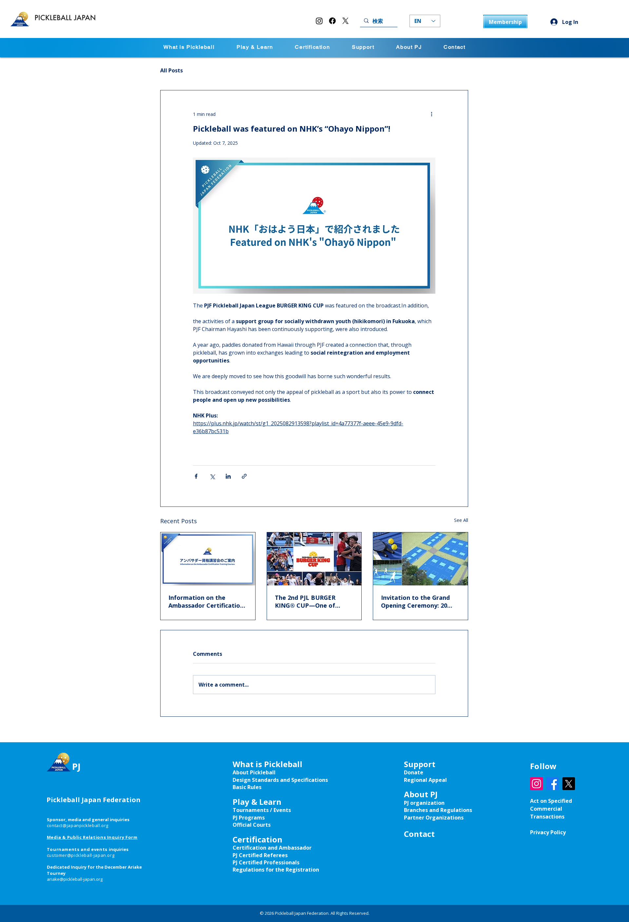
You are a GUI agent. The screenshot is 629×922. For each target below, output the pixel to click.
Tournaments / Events (262, 810)
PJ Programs (249, 817)
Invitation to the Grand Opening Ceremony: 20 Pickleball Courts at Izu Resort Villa (415, 601)
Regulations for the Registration (276, 869)
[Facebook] (332, 20)
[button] (255, 47)
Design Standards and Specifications (280, 780)
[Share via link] (244, 476)
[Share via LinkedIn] (228, 476)
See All (461, 520)
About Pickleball (254, 772)
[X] (345, 20)
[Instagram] (319, 20)
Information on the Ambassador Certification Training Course (206, 601)
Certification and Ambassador (272, 847)
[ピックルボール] (208, 558)
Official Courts (252, 824)
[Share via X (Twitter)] (212, 476)
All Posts (171, 70)
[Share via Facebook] (196, 476)
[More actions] (431, 114)
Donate (413, 772)
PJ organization (424, 802)
